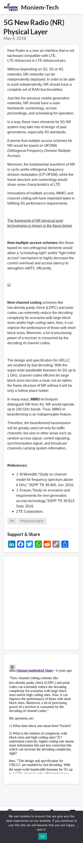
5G (12, 521)
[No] (77, 827)
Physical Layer (32, 521)
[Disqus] (41, 718)
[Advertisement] (41, 603)
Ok (43, 836)
